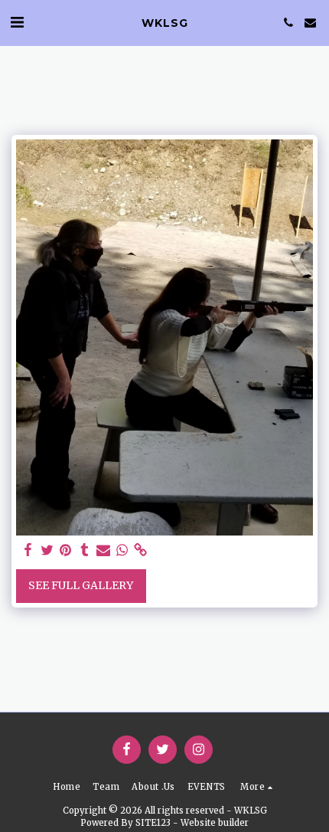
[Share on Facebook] (28, 550)
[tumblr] (85, 550)
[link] (141, 550)
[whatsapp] (122, 550)
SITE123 (153, 822)
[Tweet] (47, 550)
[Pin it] (66, 550)
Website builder (215, 822)
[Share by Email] (103, 550)
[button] (17, 22)
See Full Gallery (80, 585)
